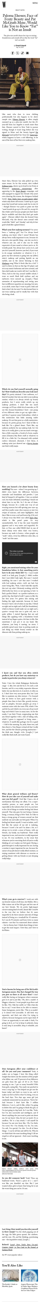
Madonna (5, 263)
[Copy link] (22, 53)
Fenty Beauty (21, 191)
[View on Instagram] (20, 359)
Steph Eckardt (21, 45)
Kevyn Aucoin (32, 443)
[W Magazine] (4, 5)
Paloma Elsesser (19, 119)
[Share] (12, 53)
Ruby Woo (33, 518)
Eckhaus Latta (7, 186)
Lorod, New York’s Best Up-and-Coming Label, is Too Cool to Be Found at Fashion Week (20, 1247)
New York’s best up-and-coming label (22, 199)
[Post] (17, 53)
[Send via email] (27, 53)
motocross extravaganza (22, 188)
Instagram (33, 135)
